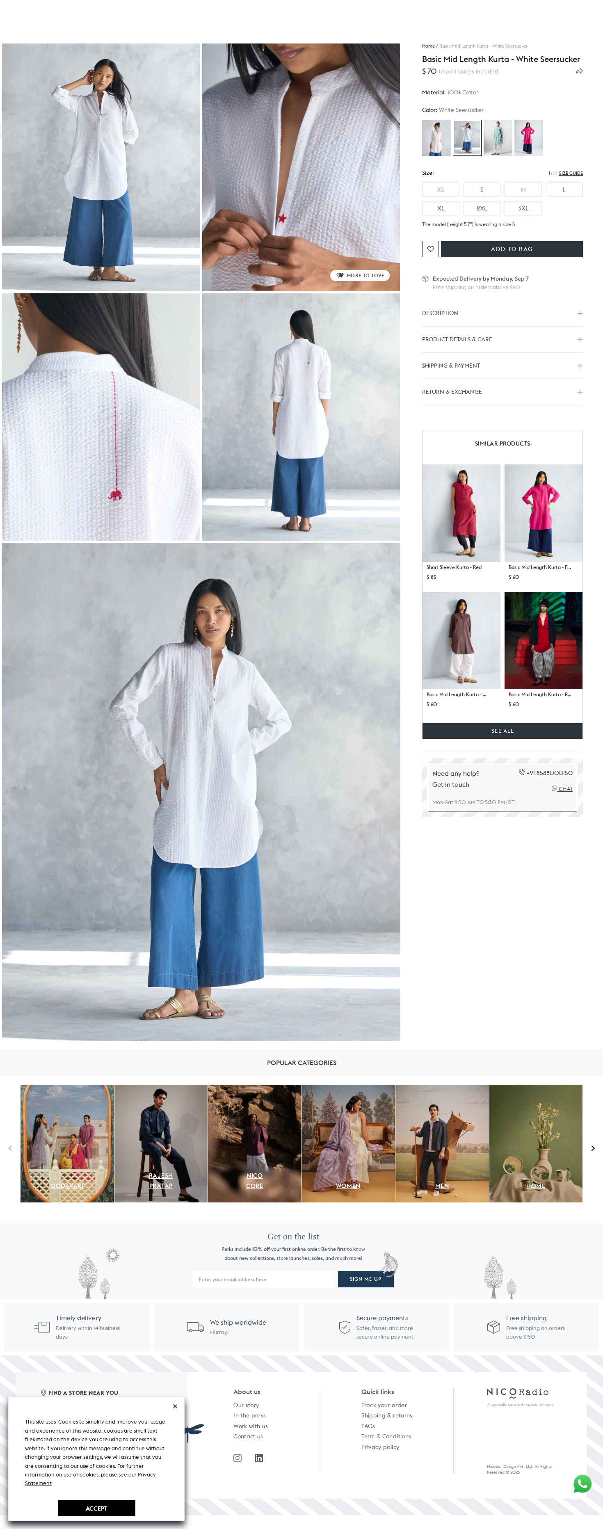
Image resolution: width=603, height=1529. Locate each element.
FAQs (368, 1426)
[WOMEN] (348, 1089)
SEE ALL (502, 731)
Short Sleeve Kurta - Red (454, 567)
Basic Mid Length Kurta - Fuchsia (540, 567)
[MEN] (442, 1089)
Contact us (248, 1436)
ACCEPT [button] (96, 1508)
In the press (249, 1415)
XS (440, 190)
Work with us (250, 1426)
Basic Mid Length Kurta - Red (540, 694)
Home (428, 46)
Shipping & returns (386, 1415)
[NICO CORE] (255, 1089)
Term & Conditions (386, 1436)
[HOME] (536, 1089)
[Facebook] (259, 1458)
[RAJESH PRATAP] (161, 1089)
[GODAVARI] (67, 1089)
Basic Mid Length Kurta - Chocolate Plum (458, 694)
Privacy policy (380, 1447)
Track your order (384, 1405)
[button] (461, 513)
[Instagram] (237, 1458)
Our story (246, 1405)
